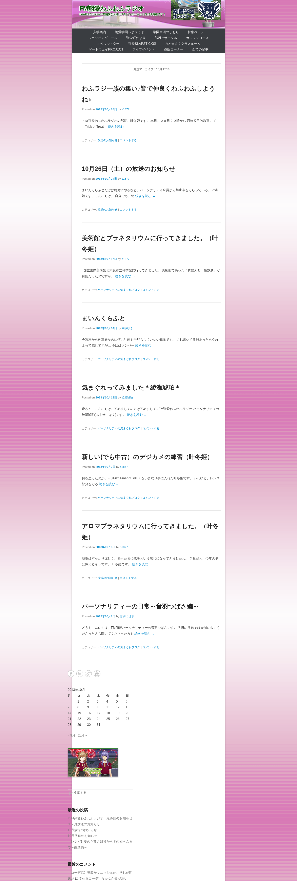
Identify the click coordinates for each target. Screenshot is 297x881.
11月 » (82, 735)
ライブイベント (143, 49)
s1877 (126, 109)
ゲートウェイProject (106, 49)
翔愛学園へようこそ (129, 32)
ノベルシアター (108, 43)
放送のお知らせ (107, 140)
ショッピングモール (102, 38)
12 (118, 707)
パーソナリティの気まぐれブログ (119, 289)
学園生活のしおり (166, 32)
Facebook (71, 673)
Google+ (88, 673)
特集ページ (196, 32)
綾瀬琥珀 (127, 397)
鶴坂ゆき (127, 328)
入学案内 (99, 32)
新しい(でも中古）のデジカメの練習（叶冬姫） (147, 456)
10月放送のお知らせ (82, 836)
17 (98, 713)
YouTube (97, 673)
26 (118, 719)
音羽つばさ (127, 616)
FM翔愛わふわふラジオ (111, 8)
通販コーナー (173, 49)
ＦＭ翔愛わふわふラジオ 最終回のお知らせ (100, 818)
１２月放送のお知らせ (84, 824)
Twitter (79, 673)
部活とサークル (166, 38)
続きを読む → (118, 126)
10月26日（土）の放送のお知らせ (128, 168)
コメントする (128, 140)
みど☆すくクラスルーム (182, 43)
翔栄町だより (136, 38)
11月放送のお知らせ (82, 830)
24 (98, 719)
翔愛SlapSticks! (142, 43)
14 (69, 713)
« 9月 (71, 735)
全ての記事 (200, 49)
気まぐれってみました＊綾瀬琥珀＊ (131, 387)
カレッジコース (197, 38)
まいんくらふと (104, 318)
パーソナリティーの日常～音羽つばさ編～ (140, 606)
